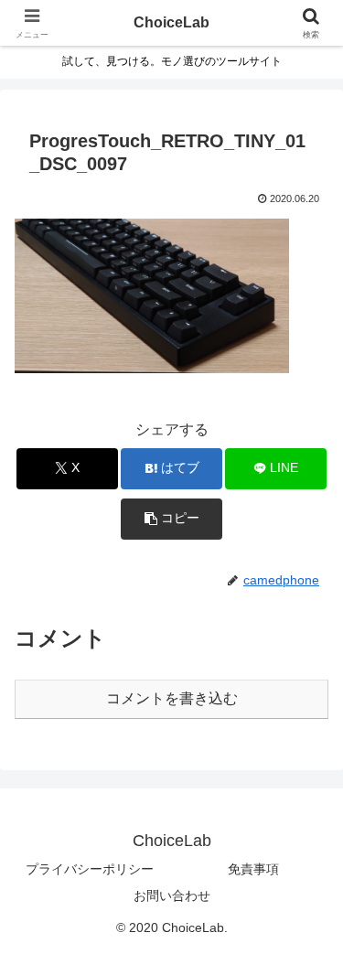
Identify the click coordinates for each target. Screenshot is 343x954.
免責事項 (253, 869)
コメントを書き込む (172, 698)
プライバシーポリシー (90, 869)
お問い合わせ (172, 895)
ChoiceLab (171, 22)
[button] (171, 519)
